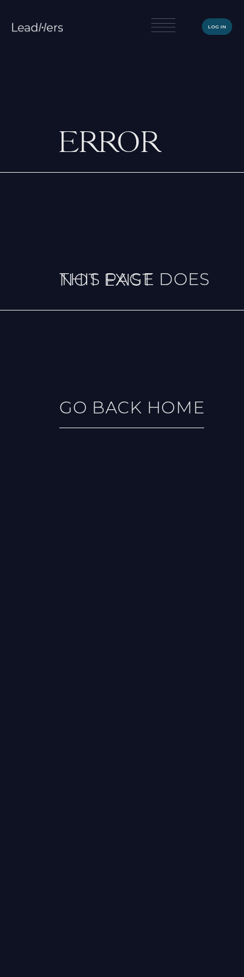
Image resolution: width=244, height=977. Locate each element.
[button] (163, 27)
